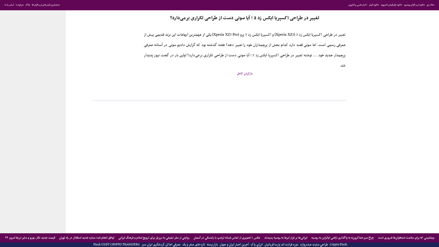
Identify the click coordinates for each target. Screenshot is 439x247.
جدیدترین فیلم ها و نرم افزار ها (46, 5)
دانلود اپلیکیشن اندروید (391, 5)
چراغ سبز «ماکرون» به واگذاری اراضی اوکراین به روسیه (342, 237)
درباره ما (20, 5)
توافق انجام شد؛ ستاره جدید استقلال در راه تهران (86, 237)
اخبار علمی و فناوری (357, 5)
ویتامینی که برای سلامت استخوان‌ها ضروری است (405, 237)
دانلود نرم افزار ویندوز (414, 5)
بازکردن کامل (245, 73)
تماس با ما (9, 5)
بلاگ (27, 5)
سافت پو (430, 5)
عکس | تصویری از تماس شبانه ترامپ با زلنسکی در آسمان (226, 237)
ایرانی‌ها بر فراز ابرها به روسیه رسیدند (285, 237)
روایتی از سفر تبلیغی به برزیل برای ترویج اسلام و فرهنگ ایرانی (154, 237)
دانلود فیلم (374, 5)
